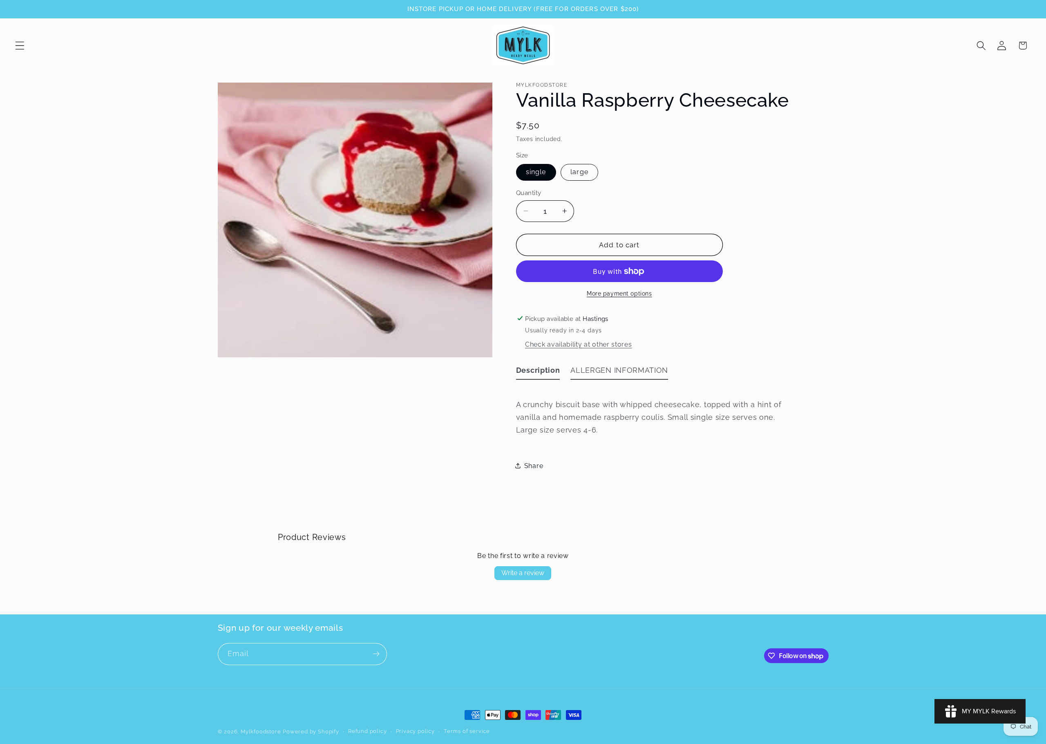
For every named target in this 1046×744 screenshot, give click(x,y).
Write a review (522, 573)
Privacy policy (415, 731)
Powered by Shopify (311, 731)
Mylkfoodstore (261, 731)
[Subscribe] (376, 654)
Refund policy (367, 731)
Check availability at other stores (578, 344)
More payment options (619, 293)
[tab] (538, 372)
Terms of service (467, 731)
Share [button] (533, 466)
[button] (19, 45)
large (579, 172)
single (536, 172)
